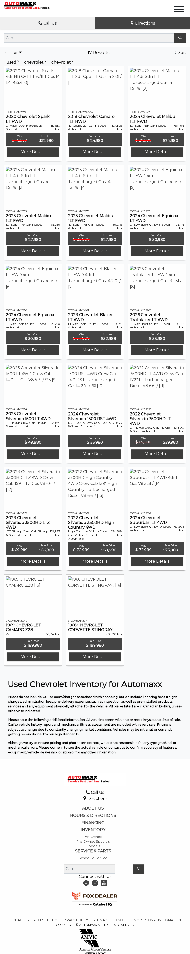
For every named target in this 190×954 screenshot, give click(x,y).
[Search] (180, 38)
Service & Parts (93, 851)
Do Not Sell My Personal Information (146, 920)
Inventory (93, 830)
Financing (93, 823)
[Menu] (179, 10)
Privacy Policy (75, 920)
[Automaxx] (34, 5)
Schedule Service (93, 858)
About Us (93, 808)
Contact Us (19, 920)
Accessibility (45, 920)
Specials (93, 846)
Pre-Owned (93, 837)
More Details (33, 151)
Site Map (100, 920)
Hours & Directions (93, 815)
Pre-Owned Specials (93, 841)
